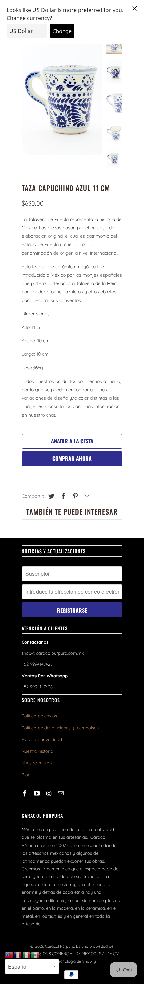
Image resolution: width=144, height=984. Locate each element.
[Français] (18, 954)
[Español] (35, 954)
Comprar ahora (72, 458)
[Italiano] (26, 954)
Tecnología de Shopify (76, 961)
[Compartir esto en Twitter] (50, 496)
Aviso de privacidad (42, 739)
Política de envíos (39, 715)
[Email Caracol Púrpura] (61, 793)
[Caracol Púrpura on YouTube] (37, 793)
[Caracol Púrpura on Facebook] (25, 793)
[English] (9, 954)
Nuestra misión (37, 762)
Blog (26, 774)
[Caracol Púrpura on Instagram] (49, 793)
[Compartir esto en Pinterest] (74, 496)
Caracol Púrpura (59, 946)
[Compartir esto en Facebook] (62, 496)
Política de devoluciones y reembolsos (60, 727)
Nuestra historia (37, 751)
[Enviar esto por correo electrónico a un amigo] (86, 496)
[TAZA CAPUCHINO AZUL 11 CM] (62, 95)
